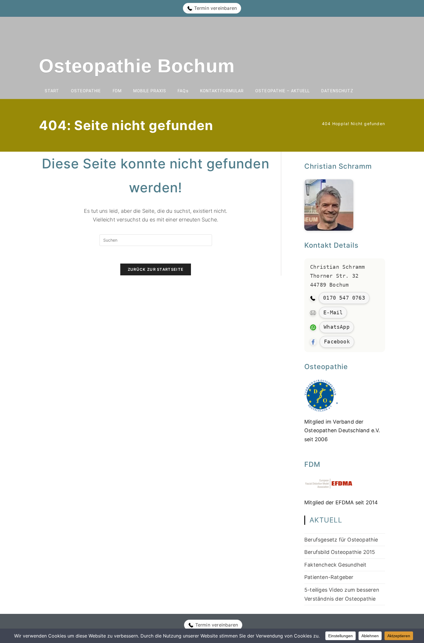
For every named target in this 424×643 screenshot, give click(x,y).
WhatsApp (337, 327)
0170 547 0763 (344, 298)
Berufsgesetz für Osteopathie (341, 540)
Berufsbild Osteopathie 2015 (339, 552)
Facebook (337, 342)
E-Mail (333, 312)
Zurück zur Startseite (155, 269)
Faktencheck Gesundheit (335, 565)
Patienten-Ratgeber (329, 577)
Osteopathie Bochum (137, 65)
